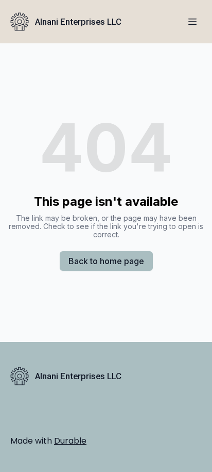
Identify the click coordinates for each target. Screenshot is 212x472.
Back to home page (106, 261)
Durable (70, 441)
